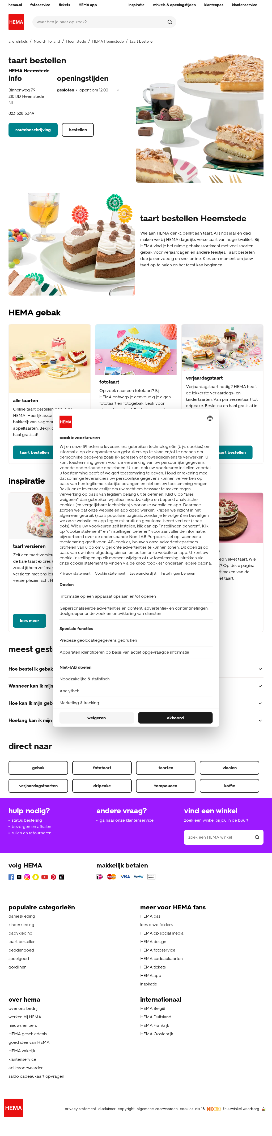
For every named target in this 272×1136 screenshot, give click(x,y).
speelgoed (18, 958)
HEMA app (150, 975)
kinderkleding (21, 924)
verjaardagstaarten (38, 785)
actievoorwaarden (26, 1067)
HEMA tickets (153, 967)
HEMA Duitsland (155, 1016)
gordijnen (17, 967)
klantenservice (22, 1059)
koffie (229, 785)
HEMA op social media (162, 933)
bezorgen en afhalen (31, 826)
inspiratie (148, 984)
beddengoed (21, 950)
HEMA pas (150, 916)
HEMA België (152, 1008)
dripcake (102, 785)
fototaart (102, 767)
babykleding (20, 933)
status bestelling (27, 820)
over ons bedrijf (23, 1008)
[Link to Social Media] (11, 878)
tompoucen (165, 785)
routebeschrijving (33, 129)
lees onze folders (156, 924)
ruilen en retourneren (32, 832)
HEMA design (153, 941)
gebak (38, 767)
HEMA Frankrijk (154, 1025)
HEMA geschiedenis (27, 1033)
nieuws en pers (22, 1025)
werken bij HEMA (24, 1016)
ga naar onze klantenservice (127, 820)
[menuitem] (15, 5)
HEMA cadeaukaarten (161, 958)
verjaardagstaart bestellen (219, 452)
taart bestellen (34, 452)
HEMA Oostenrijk (156, 1033)
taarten (166, 767)
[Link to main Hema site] (14, 1109)
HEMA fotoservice (157, 950)
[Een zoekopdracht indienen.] (170, 22)
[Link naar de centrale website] (16, 22)
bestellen (78, 129)
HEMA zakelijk (21, 1050)
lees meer (29, 620)
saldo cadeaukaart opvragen (36, 1076)
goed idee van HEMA (29, 1042)
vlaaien (230, 767)
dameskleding (21, 916)
